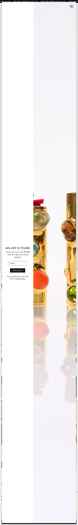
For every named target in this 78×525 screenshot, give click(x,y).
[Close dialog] (71, 6)
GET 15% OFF (17, 270)
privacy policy (20, 279)
